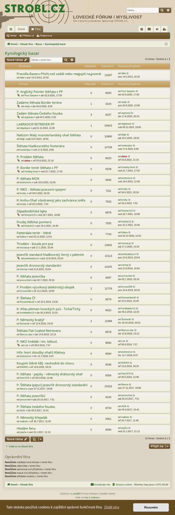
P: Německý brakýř (30, 320)
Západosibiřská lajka (32, 211)
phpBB (76, 493)
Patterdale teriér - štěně (34, 233)
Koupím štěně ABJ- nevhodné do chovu (45, 363)
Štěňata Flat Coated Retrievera (39, 330)
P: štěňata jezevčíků (31, 396)
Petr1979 (24, 378)
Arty (86, 497)
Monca (23, 388)
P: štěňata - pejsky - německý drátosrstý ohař (50, 374)
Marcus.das (26, 334)
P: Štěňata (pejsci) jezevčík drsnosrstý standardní (52, 385)
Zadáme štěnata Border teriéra (39, 102)
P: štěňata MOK (28, 178)
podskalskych (31, 258)
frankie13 (29, 225)
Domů (21, 29)
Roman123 (30, 215)
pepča (23, 432)
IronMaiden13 (27, 312)
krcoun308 (25, 291)
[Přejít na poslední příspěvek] (127, 73)
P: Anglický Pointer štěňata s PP (40, 91)
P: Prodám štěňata (30, 157)
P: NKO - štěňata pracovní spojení (41, 189)
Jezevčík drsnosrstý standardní (39, 265)
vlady (27, 106)
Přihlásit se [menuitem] (158, 30)
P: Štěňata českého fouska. (36, 406)
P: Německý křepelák (32, 417)
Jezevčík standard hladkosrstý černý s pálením (50, 254)
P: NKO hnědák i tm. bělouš (37, 341)
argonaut (29, 117)
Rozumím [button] (151, 507)
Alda (22, 77)
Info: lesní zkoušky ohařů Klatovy (41, 352)
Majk (22, 139)
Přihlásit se (28, 35)
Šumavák (25, 323)
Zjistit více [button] (111, 507)
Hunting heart (31, 171)
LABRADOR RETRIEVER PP (35, 124)
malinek (24, 421)
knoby (23, 193)
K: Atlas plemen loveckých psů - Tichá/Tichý (48, 309)
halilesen (95, 497)
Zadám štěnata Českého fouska (39, 113)
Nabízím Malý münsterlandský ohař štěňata (49, 135)
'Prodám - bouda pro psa (35, 244)
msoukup (24, 247)
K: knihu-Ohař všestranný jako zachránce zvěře (51, 200)
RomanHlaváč (27, 302)
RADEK (24, 367)
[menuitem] (142, 29)
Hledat (13, 35)
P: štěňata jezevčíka (31, 276)
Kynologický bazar (22, 53)
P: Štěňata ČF (26, 298)
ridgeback (25, 128)
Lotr (26, 345)
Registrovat (46, 35)
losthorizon (25, 182)
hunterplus (25, 149)
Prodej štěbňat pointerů (34, 222)
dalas (27, 160)
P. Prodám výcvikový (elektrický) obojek (45, 287)
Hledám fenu (26, 428)
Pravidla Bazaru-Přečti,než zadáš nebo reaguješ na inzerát (59, 74)
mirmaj (23, 269)
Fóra (38, 29)
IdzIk (22, 410)
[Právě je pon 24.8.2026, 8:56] (166, 44)
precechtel (25, 280)
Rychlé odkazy (11, 30)
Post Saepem (31, 95)
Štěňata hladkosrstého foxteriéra (40, 146)
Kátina (23, 236)
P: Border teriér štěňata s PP (37, 167)
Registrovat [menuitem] (165, 30)
